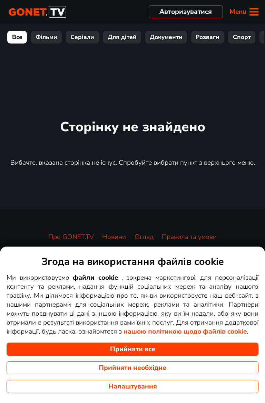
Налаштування (132, 386)
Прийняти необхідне (132, 367)
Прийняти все (132, 349)
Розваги (207, 37)
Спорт (242, 37)
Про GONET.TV (71, 236)
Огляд (144, 236)
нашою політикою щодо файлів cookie (185, 331)
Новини (114, 236)
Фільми (46, 37)
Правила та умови (189, 236)
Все (17, 37)
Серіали (82, 37)
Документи (166, 37)
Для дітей (122, 37)
